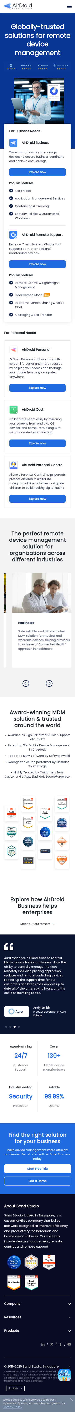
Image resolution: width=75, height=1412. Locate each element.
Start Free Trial (37, 1169)
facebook (60, 1344)
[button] (25, 683)
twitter (51, 1344)
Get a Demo (38, 1181)
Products (11, 1330)
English (13, 1388)
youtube (69, 1344)
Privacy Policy (12, 1407)
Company (12, 1303)
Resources (12, 1317)
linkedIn (43, 1344)
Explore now (37, 172)
